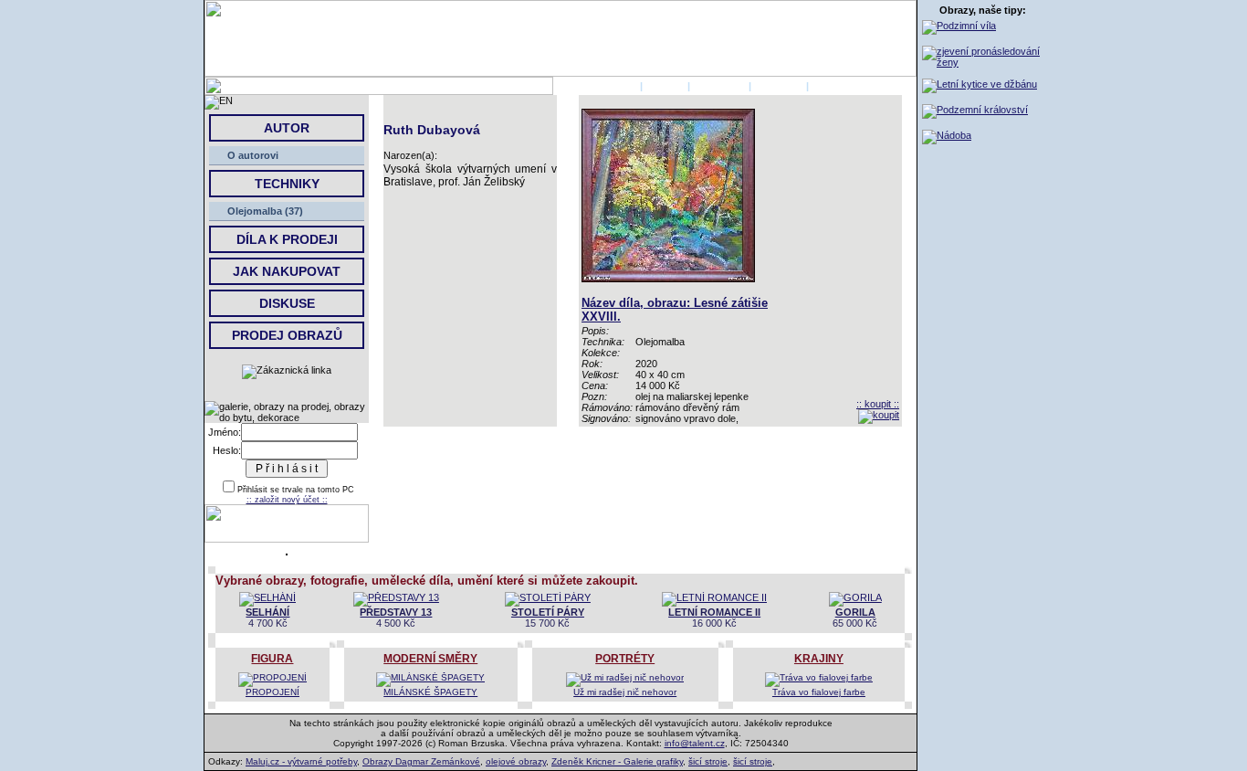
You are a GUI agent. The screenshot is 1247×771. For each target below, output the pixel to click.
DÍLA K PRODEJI (287, 239)
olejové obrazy (516, 761)
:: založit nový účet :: (287, 499)
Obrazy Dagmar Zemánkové (421, 761)
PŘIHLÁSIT (719, 85)
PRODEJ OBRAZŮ (287, 335)
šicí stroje (708, 761)
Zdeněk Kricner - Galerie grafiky (617, 761)
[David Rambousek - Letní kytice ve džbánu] (979, 84)
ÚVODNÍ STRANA (595, 85)
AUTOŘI (665, 85)
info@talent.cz (695, 743)
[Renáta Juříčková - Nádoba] (946, 135)
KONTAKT (778, 85)
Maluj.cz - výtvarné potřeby (301, 761)
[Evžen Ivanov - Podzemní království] (975, 109)
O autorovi (252, 155)
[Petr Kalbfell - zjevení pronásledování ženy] (982, 62)
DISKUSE (287, 303)
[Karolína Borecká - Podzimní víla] (959, 25)
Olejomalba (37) (265, 211)
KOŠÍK (828, 85)
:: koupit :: (877, 403)
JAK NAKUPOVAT (287, 271)
